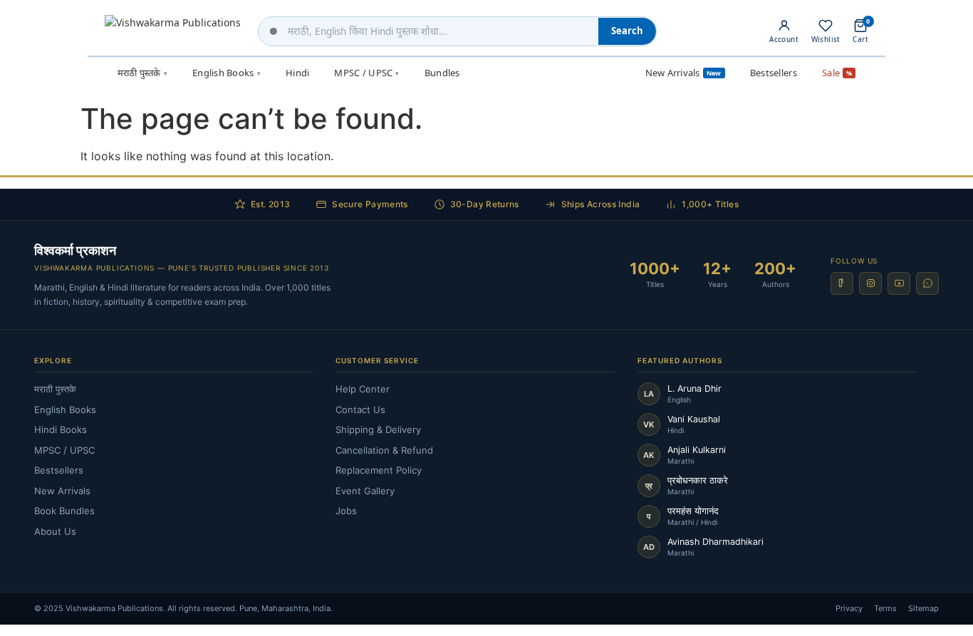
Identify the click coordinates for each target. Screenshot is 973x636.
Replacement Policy (378, 470)
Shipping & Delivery (378, 429)
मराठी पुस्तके (55, 389)
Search (627, 30)
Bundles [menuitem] (442, 72)
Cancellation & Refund (384, 450)
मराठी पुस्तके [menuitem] (142, 72)
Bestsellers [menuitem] (773, 72)
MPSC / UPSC (64, 450)
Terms (885, 608)
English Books (65, 409)
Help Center (362, 389)
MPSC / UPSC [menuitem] (366, 72)
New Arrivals (62, 490)
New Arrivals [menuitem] (683, 72)
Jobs (346, 510)
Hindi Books (60, 429)
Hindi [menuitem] (297, 72)
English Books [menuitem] (226, 72)
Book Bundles (64, 510)
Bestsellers (58, 470)
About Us (55, 531)
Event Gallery (365, 490)
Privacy (849, 608)
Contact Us (360, 409)
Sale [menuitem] (837, 72)
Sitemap (923, 608)
